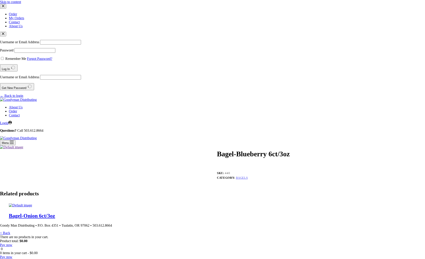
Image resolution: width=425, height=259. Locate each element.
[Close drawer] (3, 6)
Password (7, 50)
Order (13, 14)
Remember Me (15, 59)
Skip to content (10, 2)
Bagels (242, 177)
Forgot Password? (39, 59)
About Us (16, 26)
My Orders (16, 18)
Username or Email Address (19, 42)
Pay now (6, 245)
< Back (5, 233)
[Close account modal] (3, 34)
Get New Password (14, 88)
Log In (6, 69)
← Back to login (11, 96)
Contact (14, 22)
